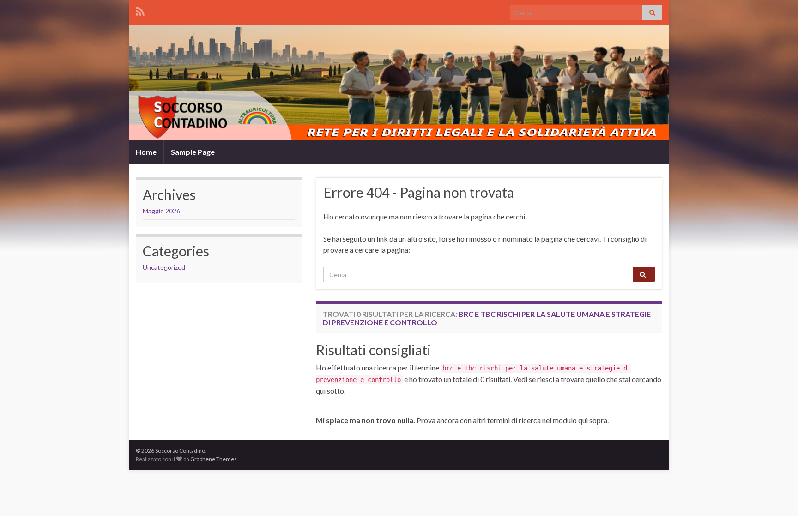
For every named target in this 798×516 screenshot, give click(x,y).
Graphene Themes (213, 458)
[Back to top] (777, 495)
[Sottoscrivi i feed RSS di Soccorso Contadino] (140, 10)
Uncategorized (164, 267)
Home (146, 151)
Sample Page (193, 151)
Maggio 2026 (161, 211)
